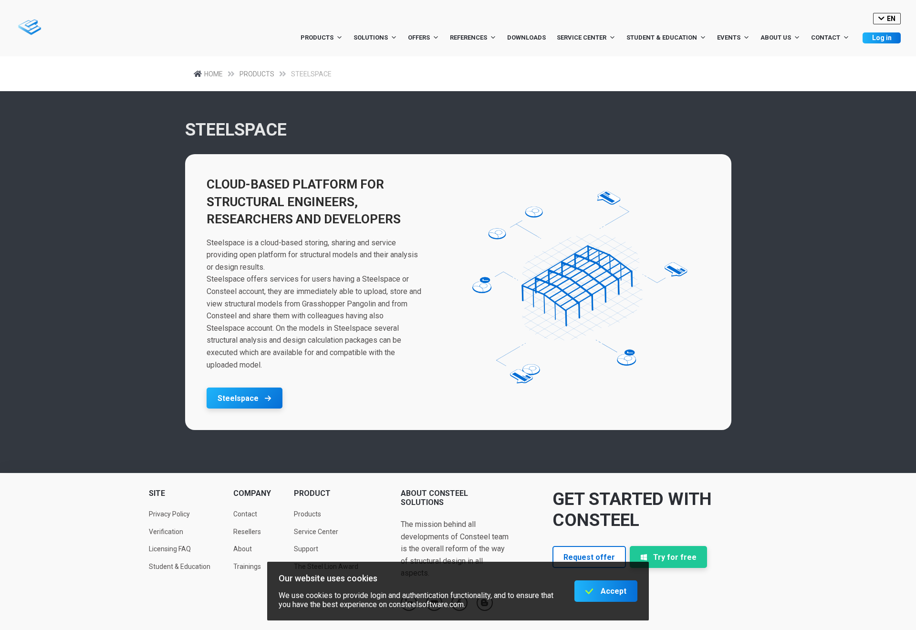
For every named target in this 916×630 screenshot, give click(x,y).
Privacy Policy (169, 514)
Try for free (675, 557)
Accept (613, 591)
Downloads (526, 37)
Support (306, 549)
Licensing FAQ (170, 549)
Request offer (589, 557)
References (468, 37)
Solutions (371, 37)
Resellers (247, 532)
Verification (166, 532)
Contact (825, 37)
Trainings (247, 566)
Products (317, 37)
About (242, 549)
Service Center (581, 37)
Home (213, 74)
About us (775, 37)
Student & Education (661, 37)
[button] (245, 398)
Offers (419, 37)
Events (728, 37)
